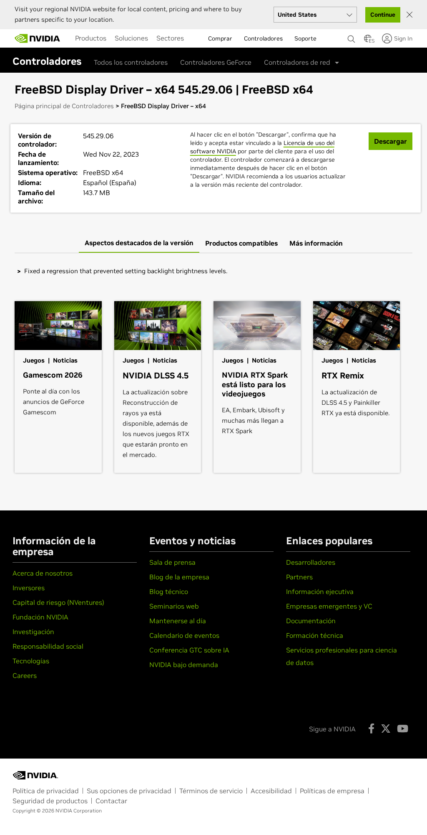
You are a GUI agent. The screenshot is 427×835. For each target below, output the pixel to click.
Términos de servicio (211, 791)
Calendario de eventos (184, 635)
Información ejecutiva (320, 591)
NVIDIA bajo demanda (183, 664)
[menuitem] (91, 38)
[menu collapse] (195, 38)
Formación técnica (314, 635)
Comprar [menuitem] (220, 38)
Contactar (111, 801)
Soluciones (131, 38)
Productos (90, 38)
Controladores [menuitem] (263, 38)
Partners (299, 577)
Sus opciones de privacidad (129, 791)
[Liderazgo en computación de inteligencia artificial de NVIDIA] (37, 38)
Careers (25, 675)
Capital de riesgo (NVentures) (58, 602)
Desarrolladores (310, 562)
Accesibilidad (271, 791)
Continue (382, 14)
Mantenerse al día (177, 621)
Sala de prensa (172, 562)
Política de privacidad (46, 791)
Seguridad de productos (50, 801)
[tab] (139, 243)
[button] (368, 41)
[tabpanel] (213, 271)
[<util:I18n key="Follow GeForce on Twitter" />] (386, 728)
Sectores (170, 38)
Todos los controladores (131, 62)
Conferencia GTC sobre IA (189, 650)
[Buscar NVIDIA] (352, 37)
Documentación (311, 621)
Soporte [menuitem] (305, 38)
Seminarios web (174, 606)
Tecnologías (31, 661)
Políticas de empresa (332, 791)
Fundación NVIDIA (40, 617)
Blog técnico (168, 591)
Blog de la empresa (179, 577)
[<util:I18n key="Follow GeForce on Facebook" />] (371, 728)
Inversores (29, 588)
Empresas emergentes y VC (329, 606)
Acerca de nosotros (43, 573)
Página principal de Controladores (64, 106)
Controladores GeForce (215, 62)
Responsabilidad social (48, 646)
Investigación (33, 631)
